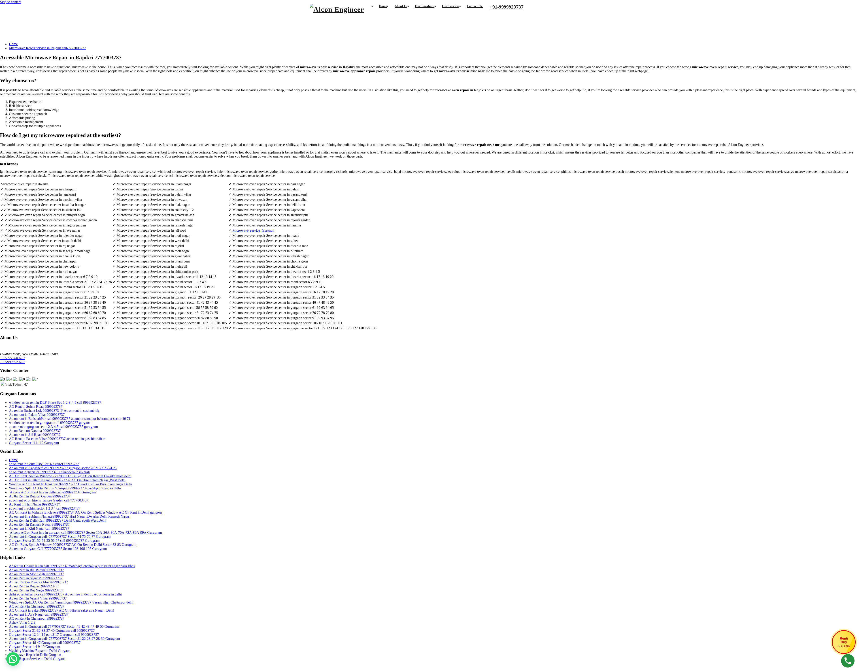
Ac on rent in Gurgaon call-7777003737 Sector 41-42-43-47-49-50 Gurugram (64, 626)
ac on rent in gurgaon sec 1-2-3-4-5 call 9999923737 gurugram (53, 427)
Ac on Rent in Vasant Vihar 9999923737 (38, 598)
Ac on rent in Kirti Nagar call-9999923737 (39, 528)
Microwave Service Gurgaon (253, 230)
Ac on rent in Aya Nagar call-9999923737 (38, 614)
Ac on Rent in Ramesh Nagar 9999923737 (39, 524)
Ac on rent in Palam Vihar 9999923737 (37, 414)
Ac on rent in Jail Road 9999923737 (34, 435)
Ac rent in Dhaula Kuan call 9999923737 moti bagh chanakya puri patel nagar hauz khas (72, 566)
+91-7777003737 (12, 358)
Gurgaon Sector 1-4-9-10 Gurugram (34, 647)
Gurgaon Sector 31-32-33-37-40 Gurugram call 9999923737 (52, 630)
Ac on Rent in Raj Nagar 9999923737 (36, 590)
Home (13, 44)
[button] (13, 659)
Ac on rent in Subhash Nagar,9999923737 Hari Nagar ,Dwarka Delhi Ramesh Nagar (69, 516)
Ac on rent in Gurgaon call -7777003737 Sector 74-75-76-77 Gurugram (60, 536)
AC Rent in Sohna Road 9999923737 (35, 406)
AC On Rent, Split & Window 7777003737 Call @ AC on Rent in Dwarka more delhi (70, 476)
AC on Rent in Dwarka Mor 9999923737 (38, 582)
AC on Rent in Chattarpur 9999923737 (36, 606)
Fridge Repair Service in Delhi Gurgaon (37, 659)
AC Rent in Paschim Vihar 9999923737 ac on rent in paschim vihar (56, 439)
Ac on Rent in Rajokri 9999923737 (34, 586)
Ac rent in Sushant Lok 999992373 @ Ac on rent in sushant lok (54, 410)
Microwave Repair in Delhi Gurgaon (35, 655)
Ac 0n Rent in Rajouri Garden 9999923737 (39, 496)
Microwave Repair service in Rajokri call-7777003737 (47, 48)
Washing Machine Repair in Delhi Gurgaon (39, 651)
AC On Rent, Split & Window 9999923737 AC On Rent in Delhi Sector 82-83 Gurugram (72, 544)
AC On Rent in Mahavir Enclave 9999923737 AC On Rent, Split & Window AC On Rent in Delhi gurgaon (85, 512)
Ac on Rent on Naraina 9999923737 (35, 431)
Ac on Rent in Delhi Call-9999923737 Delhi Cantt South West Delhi (57, 520)
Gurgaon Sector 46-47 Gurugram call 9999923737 (45, 642)
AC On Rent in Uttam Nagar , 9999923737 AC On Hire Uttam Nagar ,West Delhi (67, 480)
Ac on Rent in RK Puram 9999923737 (36, 570)
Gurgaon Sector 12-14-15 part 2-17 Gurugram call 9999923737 (54, 634)
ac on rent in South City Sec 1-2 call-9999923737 (44, 464)
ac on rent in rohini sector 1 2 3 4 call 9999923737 (44, 508)
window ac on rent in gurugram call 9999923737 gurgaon (50, 423)
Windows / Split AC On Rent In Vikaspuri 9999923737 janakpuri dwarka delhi (65, 488)
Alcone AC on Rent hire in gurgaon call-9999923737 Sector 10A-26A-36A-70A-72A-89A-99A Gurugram (85, 532)
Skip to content (10, 2)
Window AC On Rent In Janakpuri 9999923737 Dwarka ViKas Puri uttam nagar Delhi (70, 484)
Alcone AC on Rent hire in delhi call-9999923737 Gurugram (52, 492)
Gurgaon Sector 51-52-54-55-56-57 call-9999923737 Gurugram (54, 540)
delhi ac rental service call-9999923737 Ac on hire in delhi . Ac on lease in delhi (65, 594)
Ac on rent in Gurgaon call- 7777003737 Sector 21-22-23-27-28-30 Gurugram (64, 638)
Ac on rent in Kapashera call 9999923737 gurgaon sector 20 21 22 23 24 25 (63, 468)
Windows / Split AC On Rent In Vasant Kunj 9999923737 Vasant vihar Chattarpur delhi (71, 602)
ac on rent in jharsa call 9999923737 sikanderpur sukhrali (49, 472)
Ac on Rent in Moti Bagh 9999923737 (36, 574)
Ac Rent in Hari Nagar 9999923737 (34, 504)
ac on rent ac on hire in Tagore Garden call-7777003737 (48, 500)
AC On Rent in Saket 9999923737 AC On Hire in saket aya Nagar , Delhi (61, 610)
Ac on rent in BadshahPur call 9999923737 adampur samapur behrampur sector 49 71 (69, 418)
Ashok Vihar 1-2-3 (22, 622)
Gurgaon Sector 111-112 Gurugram (34, 443)
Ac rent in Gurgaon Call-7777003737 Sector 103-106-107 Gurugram (58, 548)
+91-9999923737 (12, 362)
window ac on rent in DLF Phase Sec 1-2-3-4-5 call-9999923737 (55, 402)
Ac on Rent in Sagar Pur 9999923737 (35, 578)
